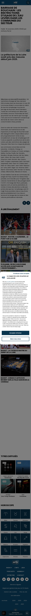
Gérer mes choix (15, 339)
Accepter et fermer (15, 333)
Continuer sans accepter (21, 273)
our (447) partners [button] (10, 281)
